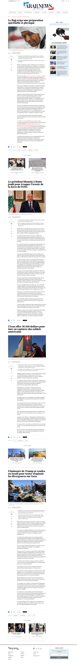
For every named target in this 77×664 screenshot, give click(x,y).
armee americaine (20, 440)
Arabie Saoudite (30, 150)
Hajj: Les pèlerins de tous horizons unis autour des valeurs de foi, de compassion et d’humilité (37, 169)
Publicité (34, 654)
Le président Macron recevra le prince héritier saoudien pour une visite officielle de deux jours (62, 47)
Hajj (14, 150)
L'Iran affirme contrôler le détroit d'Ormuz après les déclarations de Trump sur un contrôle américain (37, 460)
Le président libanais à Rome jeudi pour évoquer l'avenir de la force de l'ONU (25, 184)
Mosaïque (65, 12)
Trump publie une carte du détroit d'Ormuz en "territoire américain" (62, 67)
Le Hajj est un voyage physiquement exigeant (27, 121)
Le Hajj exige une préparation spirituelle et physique (21, 16)
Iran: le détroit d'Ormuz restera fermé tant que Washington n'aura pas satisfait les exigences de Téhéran (62, 73)
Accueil (9, 16)
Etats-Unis (26, 440)
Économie (37, 12)
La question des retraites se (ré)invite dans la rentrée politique (62, 62)
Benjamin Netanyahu (22, 615)
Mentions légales (36, 655)
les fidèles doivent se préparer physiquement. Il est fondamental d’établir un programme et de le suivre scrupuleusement (31, 125)
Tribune (58, 12)
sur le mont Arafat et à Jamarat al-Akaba (35, 76)
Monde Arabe (12, 12)
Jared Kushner (15, 615)
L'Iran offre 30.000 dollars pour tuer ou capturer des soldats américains (26, 329)
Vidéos (22, 657)
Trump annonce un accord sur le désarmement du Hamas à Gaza (37, 634)
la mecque (36, 150)
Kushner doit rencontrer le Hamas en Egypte (16, 633)
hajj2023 (19, 150)
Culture (44, 12)
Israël (33, 615)
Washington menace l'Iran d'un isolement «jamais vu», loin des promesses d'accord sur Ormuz (16, 460)
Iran (14, 440)
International (28, 12)
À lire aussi (27, 155)
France (20, 12)
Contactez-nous (36, 652)
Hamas (29, 615)
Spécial (23, 158)
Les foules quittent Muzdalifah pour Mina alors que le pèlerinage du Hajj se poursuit (16, 168)
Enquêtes (51, 12)
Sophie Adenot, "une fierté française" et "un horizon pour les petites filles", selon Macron (62, 58)
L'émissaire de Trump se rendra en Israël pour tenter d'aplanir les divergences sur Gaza (26, 474)
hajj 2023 (24, 150)
